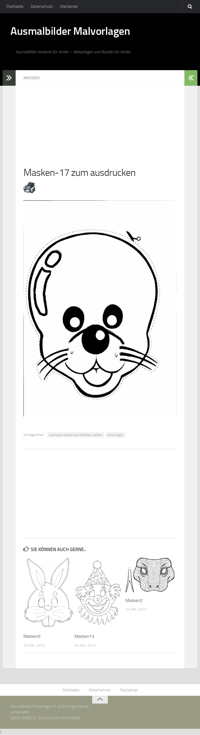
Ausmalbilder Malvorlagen (70, 31)
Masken (31, 77)
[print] (29, 192)
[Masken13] (99, 593)
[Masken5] (48, 593)
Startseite (14, 6)
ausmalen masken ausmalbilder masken (75, 435)
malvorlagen (115, 435)
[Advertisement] (100, 122)
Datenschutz (42, 6)
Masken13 (84, 636)
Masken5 (32, 636)
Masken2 (134, 600)
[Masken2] (151, 575)
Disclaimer (69, 6)
